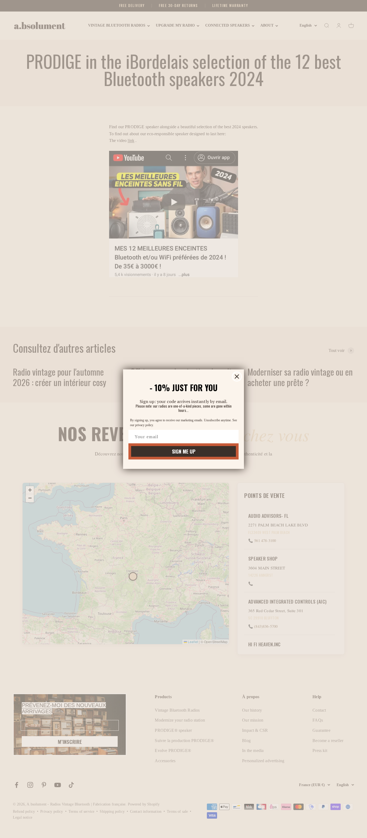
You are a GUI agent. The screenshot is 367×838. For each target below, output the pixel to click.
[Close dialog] (236, 376)
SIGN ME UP (183, 451)
